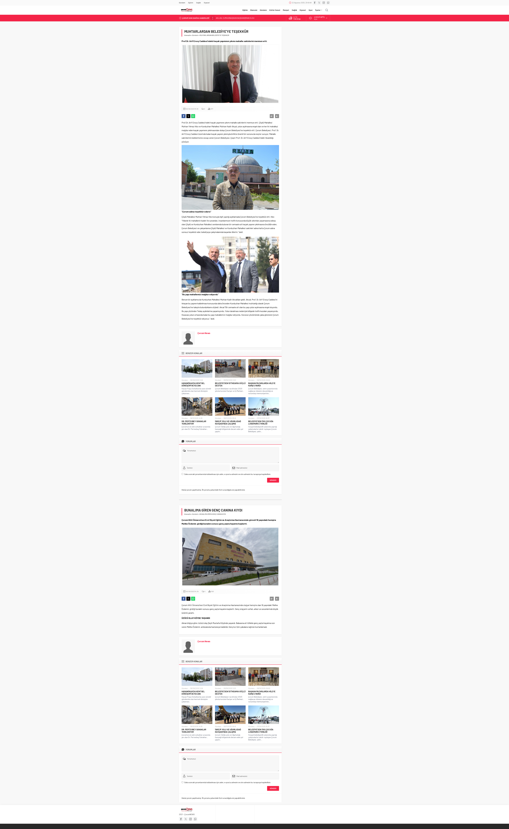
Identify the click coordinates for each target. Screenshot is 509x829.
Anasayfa (187, 35)
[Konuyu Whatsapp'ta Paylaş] (193, 116)
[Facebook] (315, 3)
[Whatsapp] (328, 3)
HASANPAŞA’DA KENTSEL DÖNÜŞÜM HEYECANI (193, 384)
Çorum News (204, 333)
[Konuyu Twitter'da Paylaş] (188, 116)
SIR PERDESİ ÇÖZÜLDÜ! (225, 18)
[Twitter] (319, 3)
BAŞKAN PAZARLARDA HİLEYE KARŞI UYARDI (261, 384)
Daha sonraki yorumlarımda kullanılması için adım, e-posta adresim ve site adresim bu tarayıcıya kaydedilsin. (227, 474)
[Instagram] (324, 3)
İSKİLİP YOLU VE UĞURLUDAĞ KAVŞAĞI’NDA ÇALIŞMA (228, 422)
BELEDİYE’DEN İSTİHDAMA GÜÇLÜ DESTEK (230, 384)
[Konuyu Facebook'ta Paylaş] (184, 116)
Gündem (195, 35)
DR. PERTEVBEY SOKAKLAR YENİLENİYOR (194, 422)
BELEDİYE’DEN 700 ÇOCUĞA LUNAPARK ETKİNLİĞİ (260, 422)
